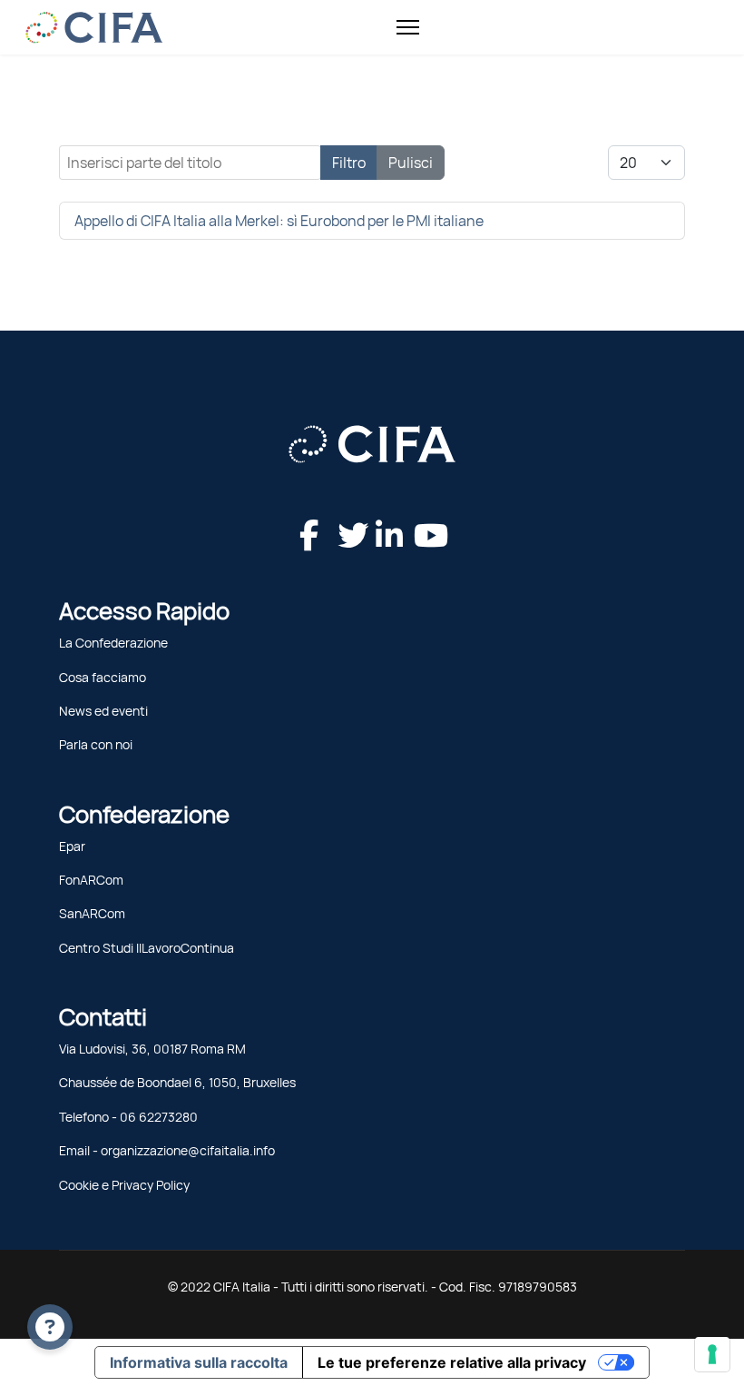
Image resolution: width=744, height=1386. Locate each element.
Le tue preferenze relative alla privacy (452, 1362)
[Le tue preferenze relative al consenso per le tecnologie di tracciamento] (712, 1354)
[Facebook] (305, 517)
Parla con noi (95, 744)
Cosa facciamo (102, 677)
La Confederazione (113, 643)
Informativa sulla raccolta (199, 1362)
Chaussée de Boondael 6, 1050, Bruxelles (177, 1082)
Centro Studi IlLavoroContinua (146, 948)
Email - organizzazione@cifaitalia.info (167, 1150)
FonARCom (91, 880)
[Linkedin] (382, 517)
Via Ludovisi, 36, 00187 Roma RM (152, 1049)
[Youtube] (420, 517)
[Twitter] (343, 517)
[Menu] (407, 27)
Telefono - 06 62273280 (128, 1117)
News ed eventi (103, 711)
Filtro (349, 162)
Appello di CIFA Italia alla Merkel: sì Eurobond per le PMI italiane (279, 220)
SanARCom (92, 913)
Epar (72, 846)
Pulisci (410, 162)
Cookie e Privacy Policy (124, 1185)
